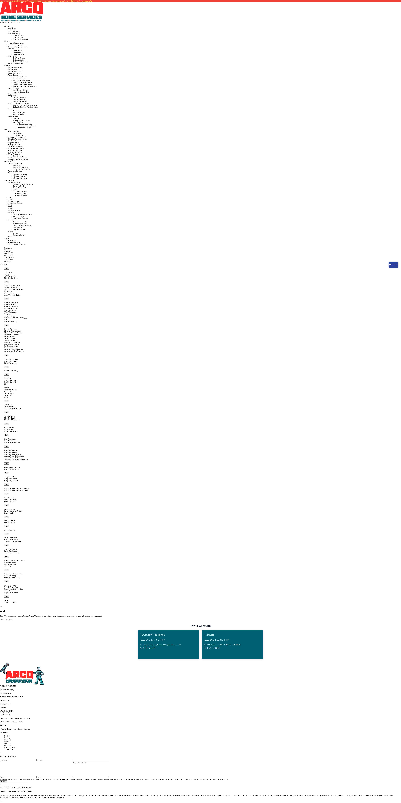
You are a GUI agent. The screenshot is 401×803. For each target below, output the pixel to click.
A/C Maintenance (14, 32)
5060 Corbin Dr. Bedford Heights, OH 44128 (15, 718)
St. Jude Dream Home (20, 224)
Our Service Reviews (15, 203)
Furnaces (11, 49)
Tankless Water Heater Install (22, 84)
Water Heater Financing (20, 218)
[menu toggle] (1, 606)
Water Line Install (18, 114)
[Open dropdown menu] (11, 248)
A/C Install (12, 30)
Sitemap (3, 729)
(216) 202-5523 (213, 648)
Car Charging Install (15, 152)
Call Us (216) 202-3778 (8, 686)
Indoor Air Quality (14, 182)
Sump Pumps (12, 96)
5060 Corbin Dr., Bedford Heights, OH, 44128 (162, 645)
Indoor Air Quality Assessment (23, 184)
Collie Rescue (17, 227)
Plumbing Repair (14, 69)
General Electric (13, 131)
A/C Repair (12, 28)
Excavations (8, 745)
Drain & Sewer (13, 116)
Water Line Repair (19, 113)
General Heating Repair (16, 43)
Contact (6, 239)
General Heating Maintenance (18, 47)
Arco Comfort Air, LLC (152, 640)
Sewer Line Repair (19, 165)
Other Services (9, 180)
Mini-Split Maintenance (20, 39)
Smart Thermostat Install (16, 64)
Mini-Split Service (14, 33)
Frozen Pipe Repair (14, 73)
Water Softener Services (20, 90)
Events (10, 209)
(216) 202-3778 (15, 22)
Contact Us (12, 240)
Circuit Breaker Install (15, 150)
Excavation (8, 161)
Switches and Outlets (15, 146)
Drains (10, 109)
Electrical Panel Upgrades (16, 137)
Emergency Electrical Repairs (18, 160)
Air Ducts (16, 190)
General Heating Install (16, 45)
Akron (209, 635)
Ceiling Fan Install (14, 145)
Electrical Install (18, 135)
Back (6, 268)
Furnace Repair (18, 50)
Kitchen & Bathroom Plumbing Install (25, 107)
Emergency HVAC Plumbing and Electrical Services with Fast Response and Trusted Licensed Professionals (46, 1)
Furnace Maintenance (20, 54)
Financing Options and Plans (22, 214)
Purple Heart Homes (19, 229)
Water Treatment (13, 88)
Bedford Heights (152, 635)
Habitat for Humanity (20, 222)
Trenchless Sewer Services (21, 169)
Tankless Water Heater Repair (22, 82)
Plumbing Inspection (15, 71)
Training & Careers (19, 235)
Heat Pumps (12, 56)
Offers (10, 237)
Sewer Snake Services (24, 128)
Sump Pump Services (20, 101)
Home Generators (14, 154)
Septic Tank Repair (19, 177)
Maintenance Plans (14, 210)
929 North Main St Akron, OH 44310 (12, 722)
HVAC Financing (18, 216)
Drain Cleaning (18, 122)
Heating (6, 41)
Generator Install (18, 156)
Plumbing (7, 65)
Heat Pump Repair (19, 58)
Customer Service (14, 242)
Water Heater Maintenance (21, 81)
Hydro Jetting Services (24, 124)
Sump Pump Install (19, 99)
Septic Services (13, 173)
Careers (10, 231)
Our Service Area (14, 201)
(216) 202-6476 (149, 648)
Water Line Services (15, 171)
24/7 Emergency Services (16, 244)
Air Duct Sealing (22, 195)
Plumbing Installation (15, 67)
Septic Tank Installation (20, 178)
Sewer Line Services (15, 163)
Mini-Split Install (18, 37)
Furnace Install (17, 52)
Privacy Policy (12, 729)
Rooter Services (18, 118)
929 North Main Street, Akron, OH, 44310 (224, 645)
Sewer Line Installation (20, 167)
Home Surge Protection (16, 148)
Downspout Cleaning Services (27, 126)
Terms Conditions (24, 729)
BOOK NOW (4, 22)
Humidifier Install (18, 186)
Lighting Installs (13, 143)
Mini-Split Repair (18, 35)
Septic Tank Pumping (20, 175)
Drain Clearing (17, 111)
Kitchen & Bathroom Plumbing (18, 103)
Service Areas (8, 749)
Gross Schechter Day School (22, 225)
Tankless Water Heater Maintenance (24, 86)
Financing (11, 212)
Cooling (7, 26)
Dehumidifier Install (19, 188)
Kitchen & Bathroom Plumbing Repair (25, 105)
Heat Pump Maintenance (21, 62)
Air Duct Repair (22, 192)
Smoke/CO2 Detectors (15, 141)
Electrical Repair (18, 133)
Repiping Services (14, 94)
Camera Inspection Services (22, 120)
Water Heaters (13, 75)
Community (12, 220)
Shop (10, 207)
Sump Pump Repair (19, 97)
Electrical (7, 129)
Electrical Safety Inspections (17, 158)
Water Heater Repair (19, 77)
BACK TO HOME (6, 619)
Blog (10, 205)
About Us (7, 197)
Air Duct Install (22, 193)
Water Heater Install (19, 79)
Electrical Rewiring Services (17, 139)
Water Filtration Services (21, 92)
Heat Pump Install (18, 60)
